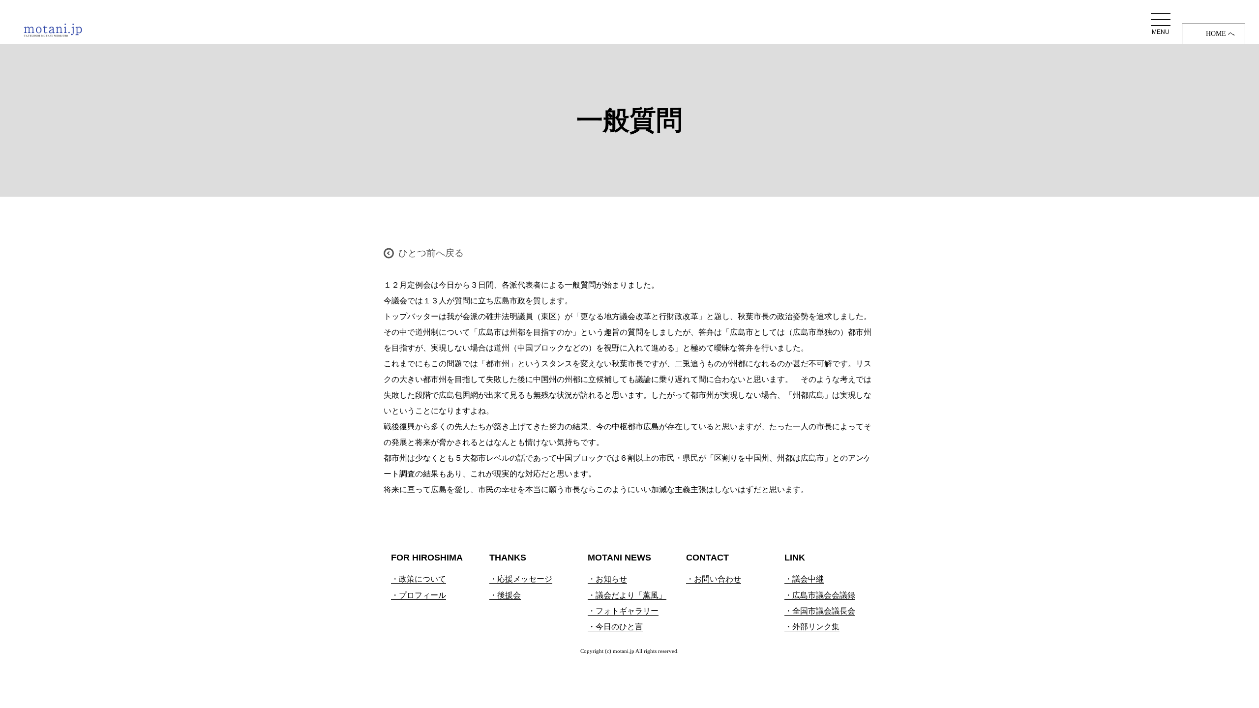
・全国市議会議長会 (819, 611)
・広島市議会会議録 (819, 595)
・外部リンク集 (811, 626)
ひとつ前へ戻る (431, 253)
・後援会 (505, 595)
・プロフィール (418, 595)
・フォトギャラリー (623, 611)
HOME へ (1220, 33)
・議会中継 (804, 579)
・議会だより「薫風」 (627, 595)
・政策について (418, 579)
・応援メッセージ (520, 579)
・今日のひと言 (615, 626)
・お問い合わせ (713, 579)
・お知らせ (607, 579)
